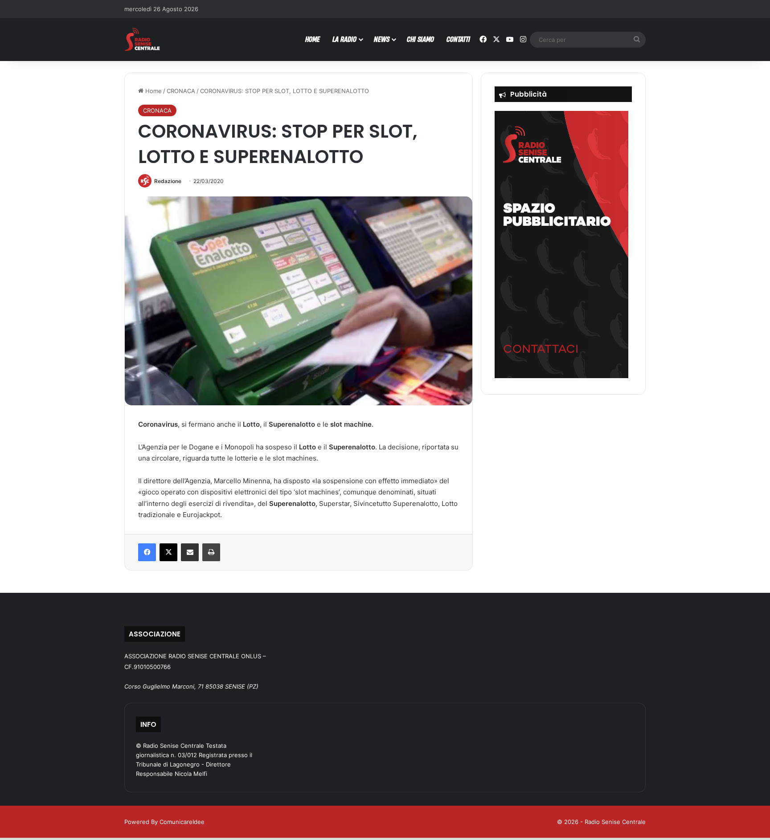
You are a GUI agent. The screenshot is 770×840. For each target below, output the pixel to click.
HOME (312, 39)
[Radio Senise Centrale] (142, 39)
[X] (168, 552)
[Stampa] (211, 552)
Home (152, 90)
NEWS (381, 39)
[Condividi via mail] (190, 552)
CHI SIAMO (420, 39)
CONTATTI (458, 39)
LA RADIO (344, 39)
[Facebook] (147, 552)
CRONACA (181, 90)
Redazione (167, 181)
